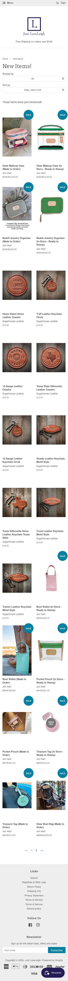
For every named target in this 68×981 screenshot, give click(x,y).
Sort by (6, 85)
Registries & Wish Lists (34, 882)
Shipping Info (34, 891)
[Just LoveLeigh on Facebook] (30, 925)
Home (5, 58)
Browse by (8, 73)
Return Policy (34, 886)
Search (34, 877)
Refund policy (34, 908)
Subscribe (57, 950)
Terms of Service (34, 899)
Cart (63, 2)
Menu (9, 2)
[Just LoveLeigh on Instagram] (38, 925)
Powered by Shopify (52, 960)
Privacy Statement (34, 895)
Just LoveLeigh (33, 960)
